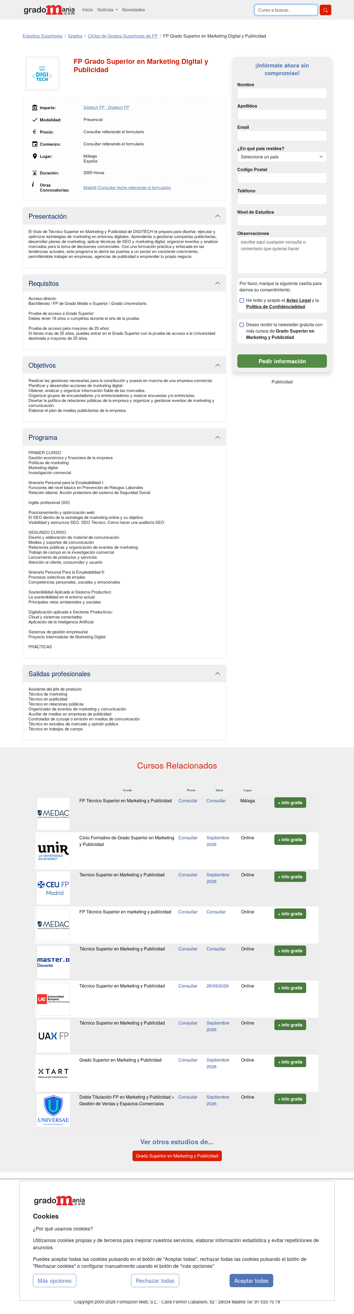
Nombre (245, 85)
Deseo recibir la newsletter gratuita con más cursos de (284, 331)
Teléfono (246, 191)
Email (243, 127)
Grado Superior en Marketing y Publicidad (120, 1060)
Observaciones (253, 233)
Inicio (87, 9)
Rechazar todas (155, 1280)
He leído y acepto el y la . (282, 303)
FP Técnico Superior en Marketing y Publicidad (125, 800)
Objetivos (42, 365)
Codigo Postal (252, 169)
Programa (42, 437)
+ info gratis (290, 802)
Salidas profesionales (59, 673)
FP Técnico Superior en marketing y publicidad (125, 911)
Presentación (47, 216)
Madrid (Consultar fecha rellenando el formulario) (127, 187)
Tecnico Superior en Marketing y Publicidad (122, 874)
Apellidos (247, 106)
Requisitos (43, 283)
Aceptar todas (251, 1280)
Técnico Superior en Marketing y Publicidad (122, 948)
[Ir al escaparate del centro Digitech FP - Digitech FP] (48, 73)
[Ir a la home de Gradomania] (49, 9)
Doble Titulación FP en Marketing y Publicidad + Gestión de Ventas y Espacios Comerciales (126, 1100)
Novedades (133, 9)
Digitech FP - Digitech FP (106, 107)
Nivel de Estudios (255, 212)
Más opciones (55, 1280)
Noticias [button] (105, 9)
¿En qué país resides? (260, 148)
